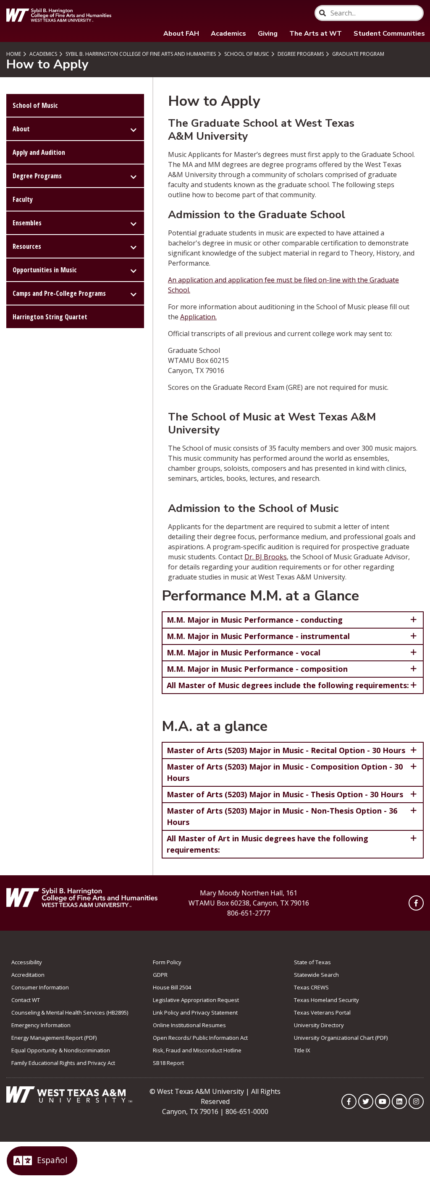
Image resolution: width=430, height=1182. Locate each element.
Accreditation (28, 974)
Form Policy (167, 962)
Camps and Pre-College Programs (59, 293)
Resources (27, 246)
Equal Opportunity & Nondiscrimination (60, 1050)
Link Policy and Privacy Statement (195, 1012)
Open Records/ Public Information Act (200, 1037)
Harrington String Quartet (50, 316)
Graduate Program (357, 53)
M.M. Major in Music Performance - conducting (255, 620)
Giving (268, 33)
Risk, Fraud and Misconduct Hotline (197, 1050)
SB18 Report (168, 1063)
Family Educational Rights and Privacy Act (63, 1063)
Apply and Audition (39, 152)
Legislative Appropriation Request (196, 1000)
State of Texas (312, 962)
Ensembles (27, 222)
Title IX (302, 1050)
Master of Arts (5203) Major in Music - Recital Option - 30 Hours (286, 750)
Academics (228, 33)
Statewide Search (316, 974)
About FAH (181, 33)
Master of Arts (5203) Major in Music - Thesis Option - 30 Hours (285, 794)
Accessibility (26, 962)
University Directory (319, 1025)
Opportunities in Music (45, 269)
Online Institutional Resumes (189, 1025)
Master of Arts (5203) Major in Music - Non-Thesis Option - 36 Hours (282, 816)
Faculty (23, 199)
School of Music (246, 53)
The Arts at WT (315, 33)
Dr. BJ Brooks (265, 556)
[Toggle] (133, 128)
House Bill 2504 (172, 987)
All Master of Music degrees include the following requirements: (288, 685)
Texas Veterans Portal (322, 1012)
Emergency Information (41, 1025)
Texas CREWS (311, 987)
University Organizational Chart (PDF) (341, 1037)
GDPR (160, 974)
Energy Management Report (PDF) (54, 1037)
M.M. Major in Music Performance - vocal (243, 652)
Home (13, 53)
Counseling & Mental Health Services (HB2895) (69, 1012)
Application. (198, 316)
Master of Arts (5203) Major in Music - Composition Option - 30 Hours (285, 772)
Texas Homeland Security (326, 1000)
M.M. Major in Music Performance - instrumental (258, 636)
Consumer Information (40, 987)
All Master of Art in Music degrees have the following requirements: (267, 844)
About (21, 128)
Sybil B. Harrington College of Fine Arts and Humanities (140, 53)
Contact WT (25, 1000)
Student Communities (389, 33)
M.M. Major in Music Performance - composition (257, 669)
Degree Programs (300, 53)
